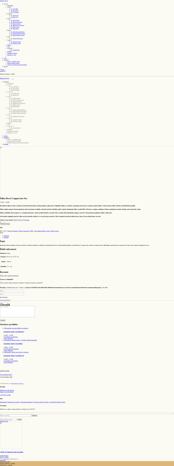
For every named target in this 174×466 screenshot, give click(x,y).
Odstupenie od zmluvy (13, 402)
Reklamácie (3, 402)
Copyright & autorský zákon (57, 402)
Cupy (11, 337)
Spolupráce (5, 455)
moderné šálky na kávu (43, 231)
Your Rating (4, 297)
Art (1, 455)
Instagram (3, 460)
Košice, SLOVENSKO (7, 392)
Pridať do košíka (5, 224)
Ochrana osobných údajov (41, 402)
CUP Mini (7, 337)
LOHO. (6, 457)
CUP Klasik (7, 349)
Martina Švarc (4, 1)
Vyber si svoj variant (6, 220)
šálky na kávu (55, 231)
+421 (5, 395)
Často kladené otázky (6, 374)
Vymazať (26, 220)
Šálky (32, 231)
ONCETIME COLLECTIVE (17, 383)
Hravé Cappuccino (24, 231)
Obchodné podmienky (26, 402)
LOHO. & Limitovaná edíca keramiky (11, 452)
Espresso (15, 231)
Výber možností (8, 338)
